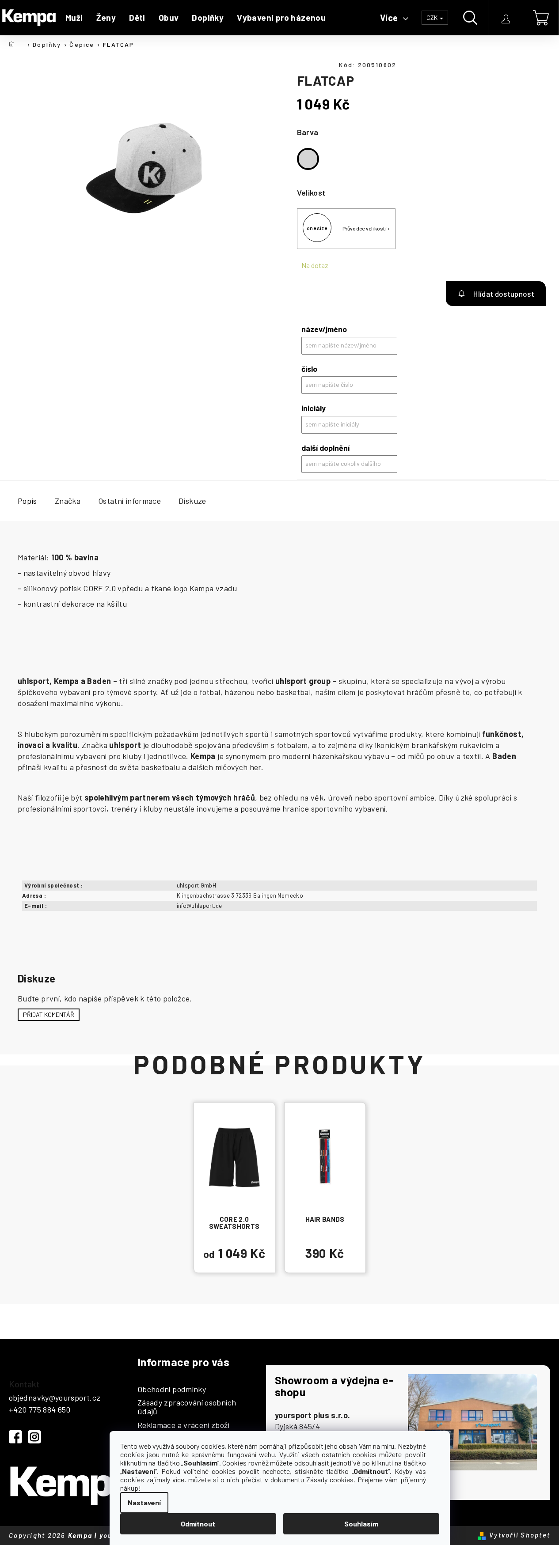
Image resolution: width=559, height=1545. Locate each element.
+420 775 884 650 (40, 1409)
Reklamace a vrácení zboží (183, 1425)
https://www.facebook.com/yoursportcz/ (15, 1436)
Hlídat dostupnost (496, 293)
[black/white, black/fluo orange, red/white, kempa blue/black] (325, 1157)
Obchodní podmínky (171, 1389)
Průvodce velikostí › (366, 228)
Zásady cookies (330, 1479)
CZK (432, 17)
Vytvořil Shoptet (519, 1535)
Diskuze (192, 501)
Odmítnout (198, 1523)
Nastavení (144, 1502)
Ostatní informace (129, 501)
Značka (67, 501)
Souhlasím (361, 1523)
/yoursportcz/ (34, 1436)
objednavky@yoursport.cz (54, 1397)
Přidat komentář (48, 1014)
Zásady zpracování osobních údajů (186, 1407)
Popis (27, 501)
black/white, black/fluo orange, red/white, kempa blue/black (325, 1199)
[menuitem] (74, 17)
